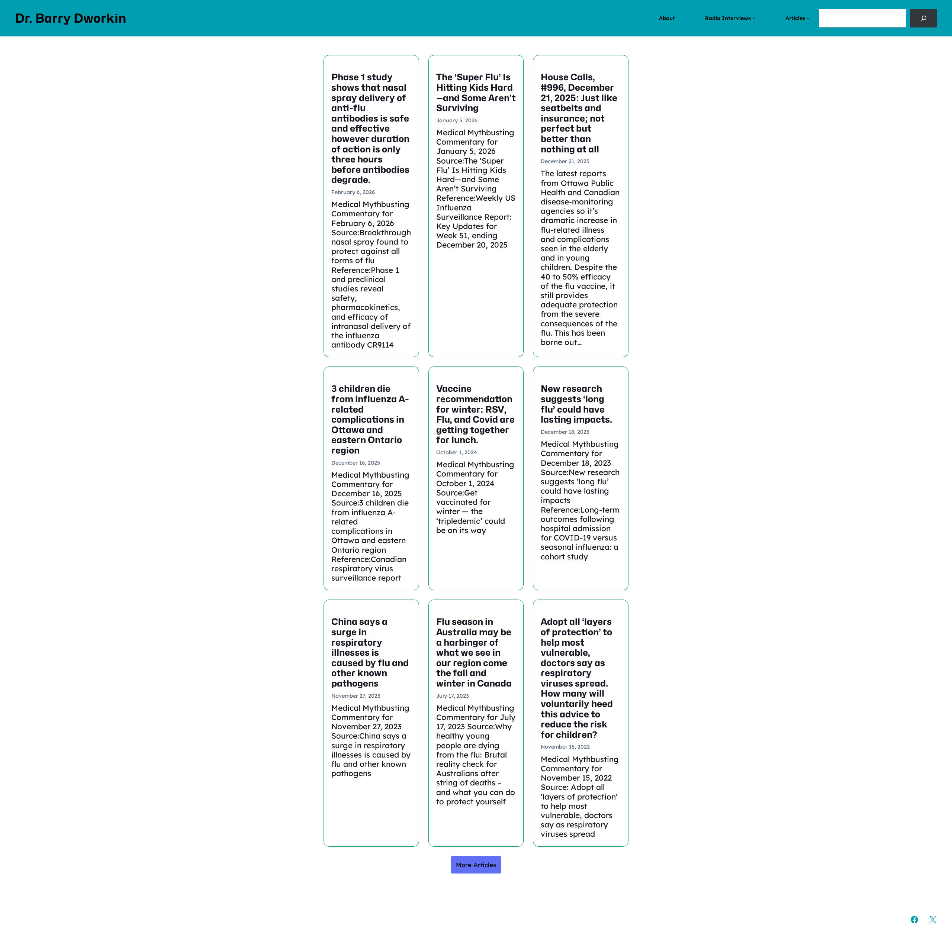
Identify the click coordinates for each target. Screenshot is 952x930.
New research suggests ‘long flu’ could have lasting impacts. (576, 404)
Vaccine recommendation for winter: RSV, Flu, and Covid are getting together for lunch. (475, 414)
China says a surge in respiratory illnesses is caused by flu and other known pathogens (370, 652)
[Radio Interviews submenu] (754, 18)
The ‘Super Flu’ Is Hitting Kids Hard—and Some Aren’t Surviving (476, 92)
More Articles (476, 865)
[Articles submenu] (808, 18)
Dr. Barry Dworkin (70, 18)
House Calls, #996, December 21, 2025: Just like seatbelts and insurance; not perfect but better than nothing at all (579, 113)
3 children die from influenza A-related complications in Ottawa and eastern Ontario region (370, 419)
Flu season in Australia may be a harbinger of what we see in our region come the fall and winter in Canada (474, 652)
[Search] (923, 18)
